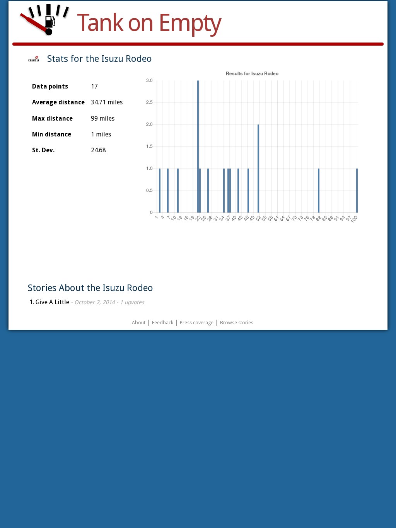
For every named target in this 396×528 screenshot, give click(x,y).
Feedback (162, 322)
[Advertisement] (197, 255)
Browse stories (236, 322)
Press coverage (196, 322)
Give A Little (52, 302)
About (138, 322)
